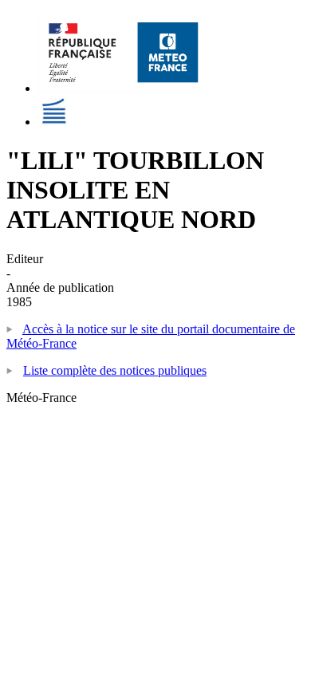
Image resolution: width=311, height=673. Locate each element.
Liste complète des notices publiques (115, 370)
